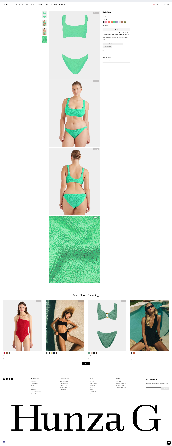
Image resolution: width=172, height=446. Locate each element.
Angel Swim (132, 356)
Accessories (54, 4)
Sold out (116, 29)
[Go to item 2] (44, 23)
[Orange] (112, 22)
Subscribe (165, 388)
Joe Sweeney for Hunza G (121, 387)
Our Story (92, 381)
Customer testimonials (121, 383)
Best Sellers (25, 4)
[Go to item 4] (44, 39)
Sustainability (92, 385)
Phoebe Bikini (49, 356)
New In (18, 4)
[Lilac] (117, 22)
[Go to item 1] (44, 14)
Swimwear (33, 4)
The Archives (92, 387)
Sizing (32, 387)
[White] (120, 22)
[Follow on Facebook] (12, 379)
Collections (62, 4)
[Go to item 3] (44, 31)
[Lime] (114, 22)
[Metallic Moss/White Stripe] (125, 22)
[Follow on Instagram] (4, 379)
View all (86, 363)
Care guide (33, 393)
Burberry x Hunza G (120, 385)
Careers (91, 389)
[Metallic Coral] (109, 22)
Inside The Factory (93, 383)
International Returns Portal (65, 387)
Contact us (33, 381)
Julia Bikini (90, 356)
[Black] (104, 22)
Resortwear (41, 4)
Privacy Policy (92, 393)
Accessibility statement (36, 391)
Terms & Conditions (94, 391)
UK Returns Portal (63, 385)
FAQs (32, 385)
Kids (47, 4)
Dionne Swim (6, 356)
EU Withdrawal (63, 389)
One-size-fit (118, 381)
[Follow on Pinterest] (9, 379)
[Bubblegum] (106, 22)
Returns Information (64, 383)
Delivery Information (64, 381)
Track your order (34, 383)
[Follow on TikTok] (7, 379)
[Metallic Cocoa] (122, 22)
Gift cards (33, 389)
